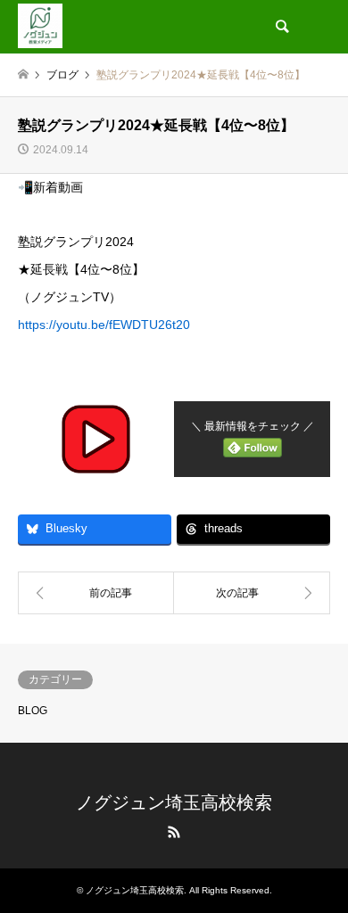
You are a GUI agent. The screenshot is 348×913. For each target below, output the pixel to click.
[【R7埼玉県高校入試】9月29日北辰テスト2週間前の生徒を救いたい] (252, 593)
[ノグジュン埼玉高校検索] (40, 24)
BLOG (32, 710)
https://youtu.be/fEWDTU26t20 (104, 324)
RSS (174, 832)
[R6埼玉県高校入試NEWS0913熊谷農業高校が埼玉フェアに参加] (96, 593)
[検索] (281, 26)
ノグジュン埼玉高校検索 (174, 802)
